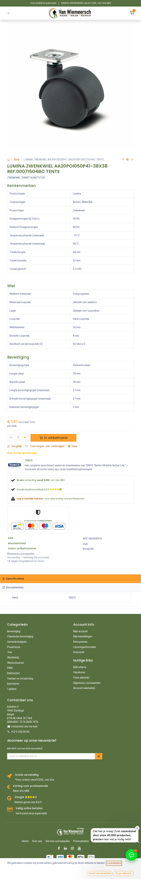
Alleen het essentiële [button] (99, 873)
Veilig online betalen (29, 808)
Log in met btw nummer (30, 498)
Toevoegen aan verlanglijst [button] (47, 446)
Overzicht (78, 652)
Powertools (13, 647)
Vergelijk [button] (16, 446)
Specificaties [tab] (14, 578)
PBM (9, 667)
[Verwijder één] (11, 437)
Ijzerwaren (13, 683)
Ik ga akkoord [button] (123, 873)
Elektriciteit (13, 673)
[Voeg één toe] (25, 437)
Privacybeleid (81, 841)
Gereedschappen (17, 641)
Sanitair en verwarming (20, 678)
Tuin (9, 652)
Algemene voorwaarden (86, 682)
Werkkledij (13, 657)
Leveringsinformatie (84, 647)
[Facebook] (60, 848)
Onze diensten (81, 677)
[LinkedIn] (66, 848)
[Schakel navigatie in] (8, 13)
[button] (98, 756)
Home (25, 841)
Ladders (12, 688)
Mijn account (80, 631)
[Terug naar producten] (127, 160)
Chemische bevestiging (20, 636)
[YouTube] (80, 848)
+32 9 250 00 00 (20, 731)
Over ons (37, 841)
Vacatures (79, 672)
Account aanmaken (84, 688)
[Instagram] (73, 848)
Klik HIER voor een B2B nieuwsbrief (24, 748)
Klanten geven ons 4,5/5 (28, 802)
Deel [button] (74, 446)
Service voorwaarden (58, 841)
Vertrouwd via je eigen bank (31, 813)
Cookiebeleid (114, 863)
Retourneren (80, 641)
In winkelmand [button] (55, 438)
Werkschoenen (15, 662)
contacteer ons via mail (24, 726)
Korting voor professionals (30, 786)
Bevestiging (13, 631)
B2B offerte (79, 667)
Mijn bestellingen (82, 636)
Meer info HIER (21, 790)
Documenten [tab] (14, 587)
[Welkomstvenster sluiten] (137, 828)
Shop (17, 159)
